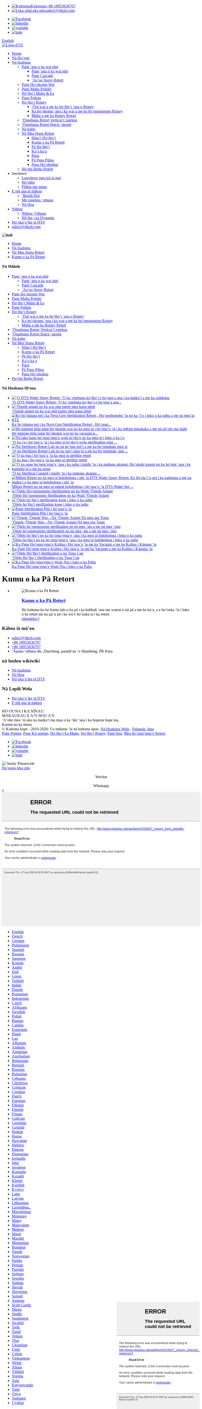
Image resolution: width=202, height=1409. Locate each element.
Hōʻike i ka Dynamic (38, 218)
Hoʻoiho (28, 182)
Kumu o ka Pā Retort (48, 142)
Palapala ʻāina (143, 729)
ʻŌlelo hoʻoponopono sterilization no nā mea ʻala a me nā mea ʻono (64, 531)
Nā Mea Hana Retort (38, 133)
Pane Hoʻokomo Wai (38, 84)
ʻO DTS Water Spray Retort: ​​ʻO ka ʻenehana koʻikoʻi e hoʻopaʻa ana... (66, 402)
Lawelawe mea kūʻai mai (41, 178)
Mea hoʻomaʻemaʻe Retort (144, 733)
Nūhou (17, 209)
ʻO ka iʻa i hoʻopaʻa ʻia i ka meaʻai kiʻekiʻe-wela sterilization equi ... (64, 442)
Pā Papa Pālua (43, 160)
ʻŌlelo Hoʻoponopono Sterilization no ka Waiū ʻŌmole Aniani (60, 495)
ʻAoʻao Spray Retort (47, 80)
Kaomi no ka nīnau (17, 724)
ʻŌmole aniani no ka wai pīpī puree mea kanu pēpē (51, 411)
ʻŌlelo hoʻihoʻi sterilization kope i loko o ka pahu (50, 504)
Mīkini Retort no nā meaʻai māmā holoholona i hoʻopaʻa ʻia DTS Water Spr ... (72, 486)
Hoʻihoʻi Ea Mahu (64, 733)
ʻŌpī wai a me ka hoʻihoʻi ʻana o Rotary (63, 107)
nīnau (26, 619)
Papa (35, 156)
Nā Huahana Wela (115, 729)
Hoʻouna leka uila (16, 768)
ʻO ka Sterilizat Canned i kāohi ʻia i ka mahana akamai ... (56, 473)
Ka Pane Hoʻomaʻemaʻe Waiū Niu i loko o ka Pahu (52, 566)
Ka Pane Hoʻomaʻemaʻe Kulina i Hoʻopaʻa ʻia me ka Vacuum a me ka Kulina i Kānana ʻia (82, 549)
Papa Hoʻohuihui (45, 164)
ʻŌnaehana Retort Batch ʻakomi (46, 124)
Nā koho (28, 129)
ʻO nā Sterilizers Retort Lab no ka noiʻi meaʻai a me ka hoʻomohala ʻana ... (70, 451)
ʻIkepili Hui (31, 195)
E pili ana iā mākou (27, 191)
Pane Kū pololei (35, 733)
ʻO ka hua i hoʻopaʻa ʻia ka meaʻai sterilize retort (49, 460)
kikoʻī (34, 619)
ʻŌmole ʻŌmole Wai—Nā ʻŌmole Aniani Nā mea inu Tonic (58, 522)
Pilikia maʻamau (34, 187)
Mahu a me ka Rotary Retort (54, 116)
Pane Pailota (31, 98)
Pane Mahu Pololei (36, 89)
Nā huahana (21, 62)
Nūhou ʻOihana (34, 213)
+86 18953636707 (53, 6)
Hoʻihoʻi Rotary (34, 102)
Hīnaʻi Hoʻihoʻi (44, 138)
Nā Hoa (28, 204)
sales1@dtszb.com (52, 10)
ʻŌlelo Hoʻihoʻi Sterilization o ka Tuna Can (45, 558)
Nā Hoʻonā (20, 58)
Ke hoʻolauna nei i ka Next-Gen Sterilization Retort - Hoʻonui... (61, 424)
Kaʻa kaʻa (39, 151)
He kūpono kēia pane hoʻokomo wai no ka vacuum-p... (55, 433)
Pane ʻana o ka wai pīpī (40, 67)
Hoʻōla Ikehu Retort (37, 169)
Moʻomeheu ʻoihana (37, 200)
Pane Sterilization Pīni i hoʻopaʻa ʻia (40, 513)
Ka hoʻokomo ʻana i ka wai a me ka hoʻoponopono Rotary (77, 111)
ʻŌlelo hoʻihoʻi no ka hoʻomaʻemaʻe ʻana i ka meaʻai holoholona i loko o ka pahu (75, 540)
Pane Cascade (42, 76)
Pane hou (114, 733)
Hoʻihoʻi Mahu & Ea (38, 93)
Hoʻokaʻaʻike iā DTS (28, 222)
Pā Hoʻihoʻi (41, 147)
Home (16, 53)
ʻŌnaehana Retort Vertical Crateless (49, 120)
